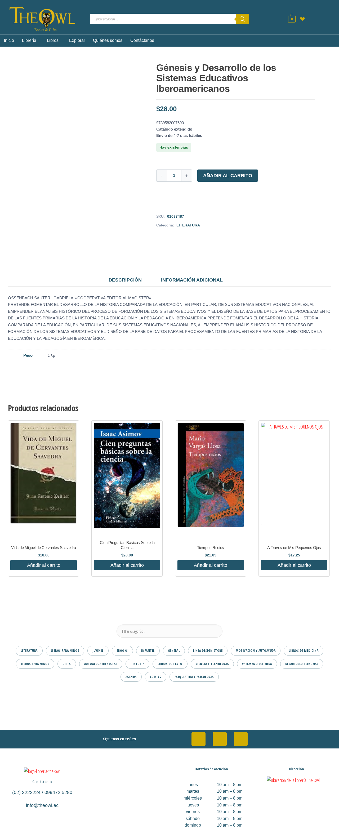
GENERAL (174, 650)
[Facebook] (198, 739)
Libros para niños (65, 650)
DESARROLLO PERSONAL (301, 664)
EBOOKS (122, 650)
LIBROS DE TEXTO (170, 664)
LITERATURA (188, 225)
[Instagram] (220, 739)
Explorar (77, 40)
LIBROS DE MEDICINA (303, 650)
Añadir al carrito (227, 175)
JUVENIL (98, 650)
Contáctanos (142, 40)
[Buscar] (242, 19)
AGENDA (131, 677)
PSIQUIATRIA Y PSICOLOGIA (194, 677)
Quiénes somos (107, 40)
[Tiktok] (241, 739)
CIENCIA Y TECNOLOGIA (212, 664)
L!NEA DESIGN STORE (207, 650)
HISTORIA (137, 664)
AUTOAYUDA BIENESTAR (101, 664)
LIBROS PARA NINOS (35, 664)
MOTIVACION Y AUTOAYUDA (255, 650)
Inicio (9, 40)
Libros (53, 40)
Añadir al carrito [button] (43, 565)
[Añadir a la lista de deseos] (158, 199)
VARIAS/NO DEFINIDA (257, 664)
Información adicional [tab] (192, 280)
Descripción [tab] (125, 280)
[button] (30, 40)
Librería (29, 40)
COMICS (155, 677)
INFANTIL (148, 650)
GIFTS (67, 664)
